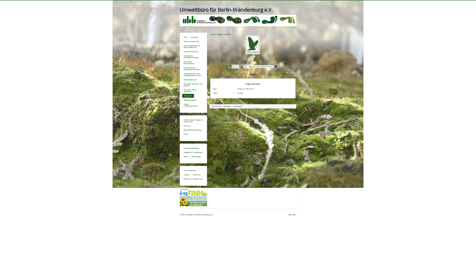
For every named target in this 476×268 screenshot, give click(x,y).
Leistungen (194, 37)
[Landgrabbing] (275, 66)
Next (280, 61)
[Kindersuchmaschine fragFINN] (193, 193)
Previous (224, 61)
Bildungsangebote (190, 100)
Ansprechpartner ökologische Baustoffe (192, 69)
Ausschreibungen (190, 170)
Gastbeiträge (196, 156)
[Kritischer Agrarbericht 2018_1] (262, 66)
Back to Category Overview (220, 34)
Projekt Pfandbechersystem (191, 105)
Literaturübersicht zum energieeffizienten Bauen (192, 74)
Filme (186, 134)
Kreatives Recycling (191, 51)
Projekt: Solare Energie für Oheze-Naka (193, 121)
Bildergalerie (188, 96)
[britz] (229, 66)
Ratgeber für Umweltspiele (193, 152)
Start (185, 37)
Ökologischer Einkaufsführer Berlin (191, 57)
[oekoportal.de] (193, 200)
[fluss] (241, 66)
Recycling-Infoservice (191, 41)
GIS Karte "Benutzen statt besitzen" (193, 85)
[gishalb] (235, 66)
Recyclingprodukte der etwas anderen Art (192, 46)
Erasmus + (188, 126)
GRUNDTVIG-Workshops (193, 130)
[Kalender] (246, 66)
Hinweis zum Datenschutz (193, 179)
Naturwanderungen (190, 79)
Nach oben (292, 214)
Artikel (186, 156)
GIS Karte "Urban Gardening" (190, 91)
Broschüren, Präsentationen (189, 63)
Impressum (197, 174)
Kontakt (186, 174)
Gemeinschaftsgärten (191, 148)
